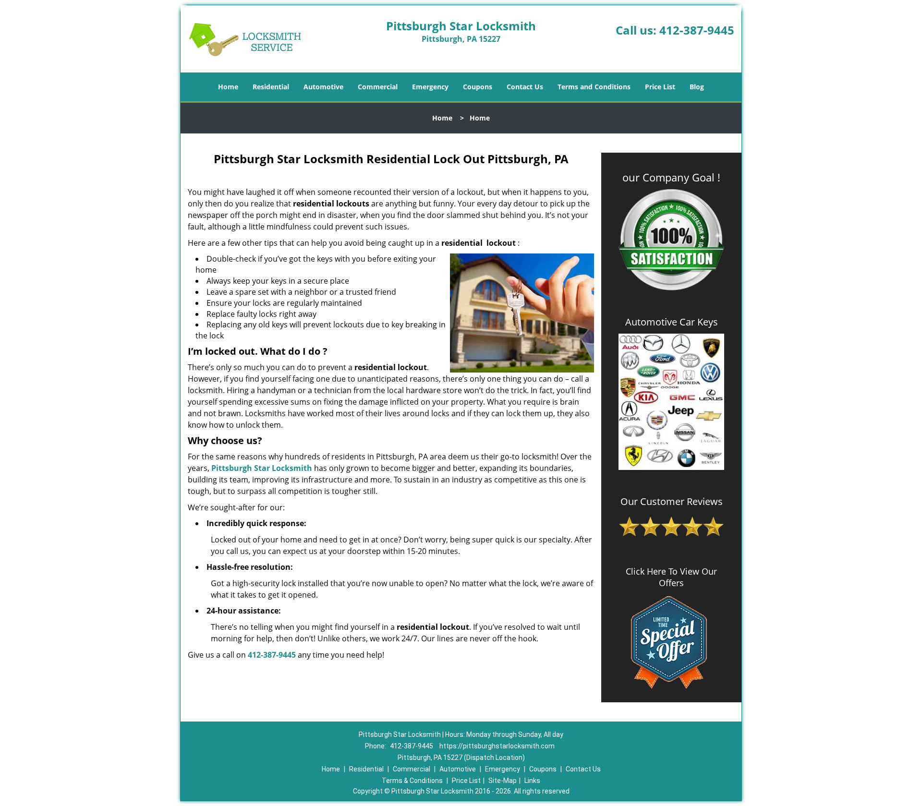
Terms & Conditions (412, 780)
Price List (660, 86)
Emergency (430, 86)
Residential (271, 86)
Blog (697, 86)
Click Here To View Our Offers (671, 577)
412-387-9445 (696, 30)
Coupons (477, 86)
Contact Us (525, 86)
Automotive (323, 86)
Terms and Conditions (594, 86)
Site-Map (502, 780)
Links (532, 780)
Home (228, 86)
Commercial (378, 86)
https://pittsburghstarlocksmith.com (497, 746)
